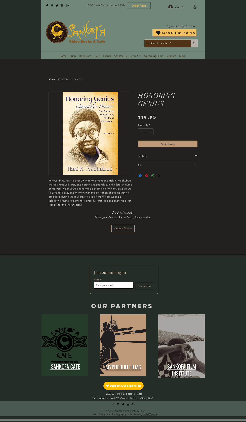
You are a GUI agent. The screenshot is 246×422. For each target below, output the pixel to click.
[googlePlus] (67, 5)
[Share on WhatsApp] (153, 176)
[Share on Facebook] (140, 176)
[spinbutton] (145, 132)
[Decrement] (141, 132)
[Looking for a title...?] (194, 43)
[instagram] (62, 5)
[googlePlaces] (52, 5)
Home (52, 79)
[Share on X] (159, 176)
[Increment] (150, 132)
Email (97, 279)
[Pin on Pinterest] (147, 176)
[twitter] (57, 5)
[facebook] (47, 5)
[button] (195, 7)
